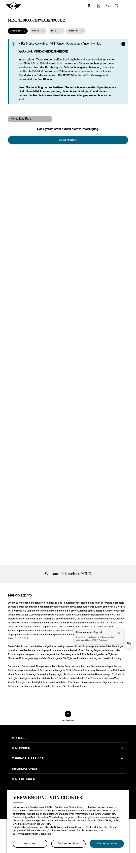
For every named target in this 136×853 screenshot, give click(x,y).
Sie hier (95, 43)
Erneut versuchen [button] (68, 140)
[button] (18, 31)
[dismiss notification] (123, 44)
